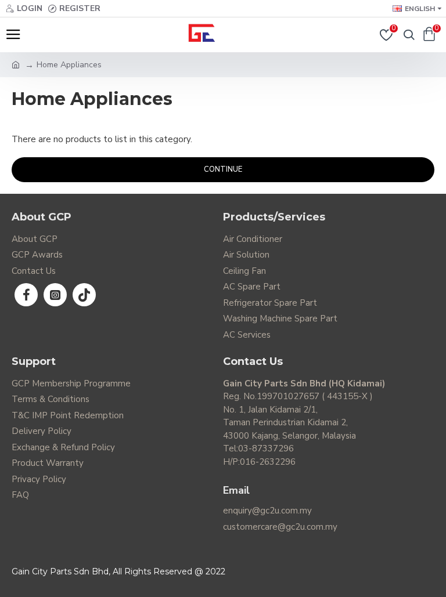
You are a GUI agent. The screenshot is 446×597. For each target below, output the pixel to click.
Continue (223, 169)
